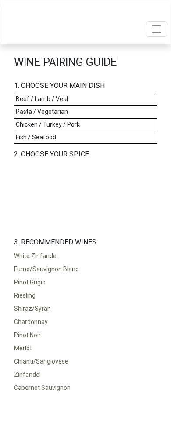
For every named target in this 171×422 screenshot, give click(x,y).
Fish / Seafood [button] (36, 137)
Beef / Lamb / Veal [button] (42, 98)
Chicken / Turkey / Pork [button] (48, 124)
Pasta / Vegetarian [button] (42, 111)
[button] (85, 255)
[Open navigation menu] (156, 28)
